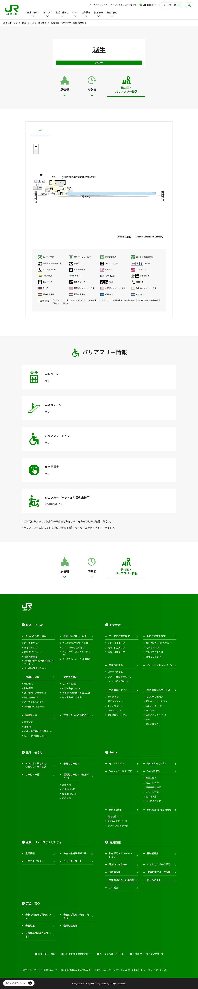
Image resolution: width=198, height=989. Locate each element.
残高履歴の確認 (153, 787)
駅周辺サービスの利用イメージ (76, 776)
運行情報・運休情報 (34, 692)
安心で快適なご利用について (38, 916)
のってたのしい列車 (33, 702)
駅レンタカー (152, 705)
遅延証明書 (29, 697)
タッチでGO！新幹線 (118, 825)
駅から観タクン (153, 724)
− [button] (36, 151)
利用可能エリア (115, 816)
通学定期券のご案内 (72, 697)
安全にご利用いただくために (76, 916)
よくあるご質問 (153, 801)
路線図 (27, 726)
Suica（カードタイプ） (121, 771)
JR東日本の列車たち (34, 706)
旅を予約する (116, 665)
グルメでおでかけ (154, 652)
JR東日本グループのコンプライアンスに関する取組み (117, 970)
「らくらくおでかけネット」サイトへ (94, 527)
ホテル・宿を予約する (118, 681)
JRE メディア (114, 701)
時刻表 (27, 683)
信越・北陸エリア (116, 652)
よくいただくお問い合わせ (124, 4)
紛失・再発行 (152, 782)
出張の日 (66, 784)
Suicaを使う (153, 771)
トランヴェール (115, 705)
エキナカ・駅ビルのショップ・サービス (35, 765)
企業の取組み (70, 925)
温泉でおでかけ (153, 656)
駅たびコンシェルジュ (156, 701)
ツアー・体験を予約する (119, 676)
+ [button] (36, 146)
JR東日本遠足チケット (35, 668)
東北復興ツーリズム (117, 715)
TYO (148, 719)
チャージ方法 (152, 791)
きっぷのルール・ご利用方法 (76, 659)
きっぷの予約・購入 (35, 636)
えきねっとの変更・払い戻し (76, 651)
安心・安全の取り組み (35, 735)
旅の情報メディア (118, 689)
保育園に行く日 (69, 793)
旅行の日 (66, 798)
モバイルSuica (69, 683)
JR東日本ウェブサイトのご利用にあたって (39, 970)
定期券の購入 (70, 676)
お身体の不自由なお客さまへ (62, 521)
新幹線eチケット (32, 652)
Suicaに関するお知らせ (159, 809)
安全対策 (30, 925)
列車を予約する (115, 672)
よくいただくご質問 (72, 647)
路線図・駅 (31, 715)
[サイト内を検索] (189, 5)
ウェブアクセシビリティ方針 (155, 970)
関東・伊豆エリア (116, 647)
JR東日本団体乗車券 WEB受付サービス (39, 662)
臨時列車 (28, 688)
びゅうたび (113, 710)
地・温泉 (150, 710)
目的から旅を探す (156, 636)
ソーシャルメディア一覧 (112, 953)
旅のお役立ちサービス (158, 689)
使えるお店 (151, 796)
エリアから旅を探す (119, 636)
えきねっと (29, 647)
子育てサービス (71, 763)
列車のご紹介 (32, 676)
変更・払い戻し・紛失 (75, 636)
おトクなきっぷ (31, 642)
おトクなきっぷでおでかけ (159, 642)
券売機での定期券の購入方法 (76, 692)
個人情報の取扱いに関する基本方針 (76, 970)
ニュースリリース (99, 4)
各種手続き (151, 778)
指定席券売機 (30, 656)
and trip (112, 696)
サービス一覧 (32, 774)
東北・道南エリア (116, 642)
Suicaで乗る (115, 809)
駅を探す (28, 722)
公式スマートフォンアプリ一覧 (148, 953)
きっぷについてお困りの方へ (76, 642)
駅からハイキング (154, 715)
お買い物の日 (68, 789)
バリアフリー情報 (46, 953)
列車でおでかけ (153, 647)
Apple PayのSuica (71, 688)
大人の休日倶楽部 (154, 696)
